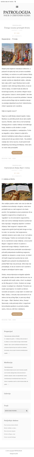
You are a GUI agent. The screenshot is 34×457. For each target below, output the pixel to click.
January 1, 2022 (16, 30)
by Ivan (16, 33)
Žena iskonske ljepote (9, 431)
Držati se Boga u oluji (9, 434)
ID (17, 453)
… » (9, 353)
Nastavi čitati (17, 152)
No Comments (17, 36)
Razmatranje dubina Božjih (12, 336)
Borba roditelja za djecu (10, 428)
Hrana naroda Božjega (10, 437)
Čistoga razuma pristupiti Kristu (17, 28)
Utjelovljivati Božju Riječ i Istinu (17, 168)
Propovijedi (17, 25)
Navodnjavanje (9, 367)
